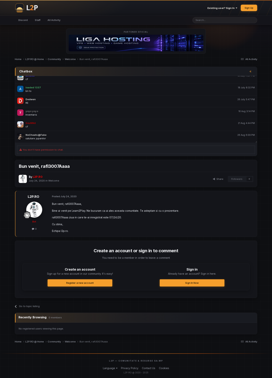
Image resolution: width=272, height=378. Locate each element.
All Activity (54, 20)
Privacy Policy (129, 368)
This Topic (238, 20)
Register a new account (80, 282)
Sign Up (249, 7)
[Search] (253, 20)
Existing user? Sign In (221, 7)
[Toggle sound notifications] (251, 72)
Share (219, 178)
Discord (23, 20)
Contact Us (148, 368)
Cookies (164, 368)
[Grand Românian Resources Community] (29, 8)
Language (109, 368)
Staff (37, 20)
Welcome (53, 180)
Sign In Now (192, 282)
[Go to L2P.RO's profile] (23, 179)
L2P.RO (33, 197)
